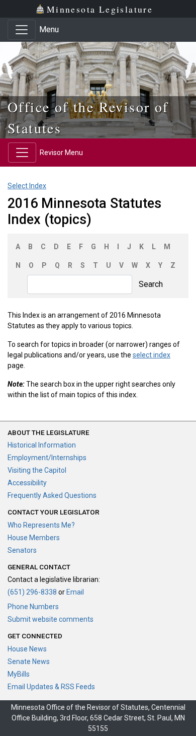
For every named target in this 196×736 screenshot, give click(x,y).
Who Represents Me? (41, 525)
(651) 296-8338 (32, 592)
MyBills (19, 674)
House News (27, 649)
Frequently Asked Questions (52, 495)
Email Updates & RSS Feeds (51, 687)
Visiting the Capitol (37, 470)
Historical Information (42, 445)
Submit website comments (50, 619)
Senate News (29, 661)
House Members (34, 538)
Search (151, 284)
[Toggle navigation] (22, 30)
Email (75, 592)
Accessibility (27, 483)
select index (151, 355)
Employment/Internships (47, 458)
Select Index (27, 186)
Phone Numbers (33, 607)
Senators (22, 550)
